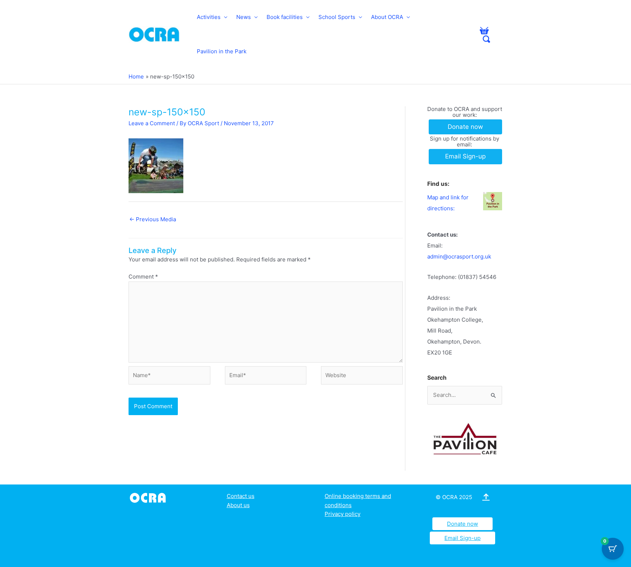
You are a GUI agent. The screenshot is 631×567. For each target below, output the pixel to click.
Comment (143, 276)
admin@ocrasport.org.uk (459, 256)
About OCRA (387, 17)
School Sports (336, 17)
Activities (209, 17)
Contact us (241, 496)
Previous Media (152, 219)
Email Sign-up (462, 538)
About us (238, 505)
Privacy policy (342, 513)
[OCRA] (149, 497)
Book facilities (285, 17)
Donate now (462, 523)
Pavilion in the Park (221, 51)
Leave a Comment (152, 123)
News (243, 17)
